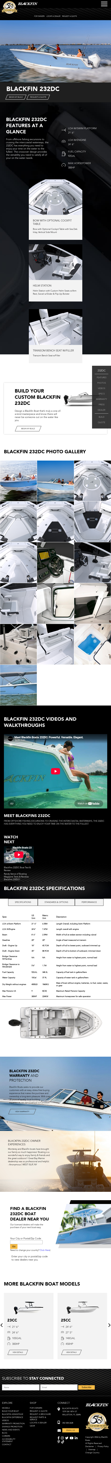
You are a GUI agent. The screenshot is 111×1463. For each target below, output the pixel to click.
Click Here (45, 1250)
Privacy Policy (103, 1446)
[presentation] (2, 1325)
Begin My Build (16, 97)
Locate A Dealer (53, 16)
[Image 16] (18, 685)
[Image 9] (92, 562)
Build (101, 417)
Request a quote (38, 1411)
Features (101, 377)
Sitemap (91, 1449)
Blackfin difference (12, 1417)
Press (102, 404)
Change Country (92, 1453)
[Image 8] (55, 562)
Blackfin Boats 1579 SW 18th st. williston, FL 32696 (71, 1411)
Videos (101, 388)
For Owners (39, 16)
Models (6, 1408)
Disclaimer (89, 1446)
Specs (102, 394)
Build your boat (10, 1411)
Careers (6, 1436)
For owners (36, 1408)
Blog (4, 1433)
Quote (101, 422)
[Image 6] (92, 521)
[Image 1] (18, 480)
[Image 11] (55, 603)
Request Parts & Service (38, 1418)
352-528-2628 (67, 1423)
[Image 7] (18, 562)
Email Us (70, 1430)
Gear (32, 1426)
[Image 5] (55, 521)
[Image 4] (18, 521)
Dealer (101, 410)
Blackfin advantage (12, 1414)
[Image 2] (55, 480)
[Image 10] (18, 603)
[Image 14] (55, 644)
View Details (18, 1352)
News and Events (11, 1430)
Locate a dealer (38, 1423)
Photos (101, 383)
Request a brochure (40, 1414)
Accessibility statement (8, 1440)
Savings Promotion (12, 1427)
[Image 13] (18, 644)
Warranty (101, 399)
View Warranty (22, 1112)
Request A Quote (69, 16)
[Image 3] (92, 480)
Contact (6, 1444)
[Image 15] (92, 644)
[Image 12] (92, 603)
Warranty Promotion (13, 1423)
